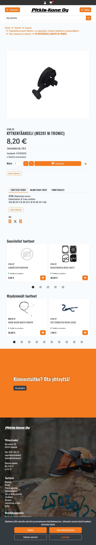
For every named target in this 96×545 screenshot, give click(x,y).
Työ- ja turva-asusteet (13, 494)
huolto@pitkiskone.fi (13, 458)
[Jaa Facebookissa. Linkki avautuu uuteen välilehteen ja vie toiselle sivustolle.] (11, 221)
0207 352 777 (14, 452)
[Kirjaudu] (45, 3)
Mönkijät (8, 481)
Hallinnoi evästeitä (30, 537)
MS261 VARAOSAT (14, 173)
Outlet (7, 506)
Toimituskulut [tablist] (58, 189)
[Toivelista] (85, 163)
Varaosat (8, 500)
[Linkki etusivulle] (50, 10)
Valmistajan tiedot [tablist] (38, 189)
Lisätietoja (65, 537)
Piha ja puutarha (11, 487)
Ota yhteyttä (20, 388)
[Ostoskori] (50, 3)
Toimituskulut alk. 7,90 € (16, 148)
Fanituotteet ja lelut (12, 503)
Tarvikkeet (9, 497)
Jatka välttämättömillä (65, 530)
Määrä (9, 163)
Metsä (7, 484)
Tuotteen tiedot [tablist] (18, 189)
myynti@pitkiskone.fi (13, 455)
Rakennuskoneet (11, 490)
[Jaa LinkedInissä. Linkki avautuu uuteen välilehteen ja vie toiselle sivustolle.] (21, 221)
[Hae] (88, 18)
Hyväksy (31, 530)
